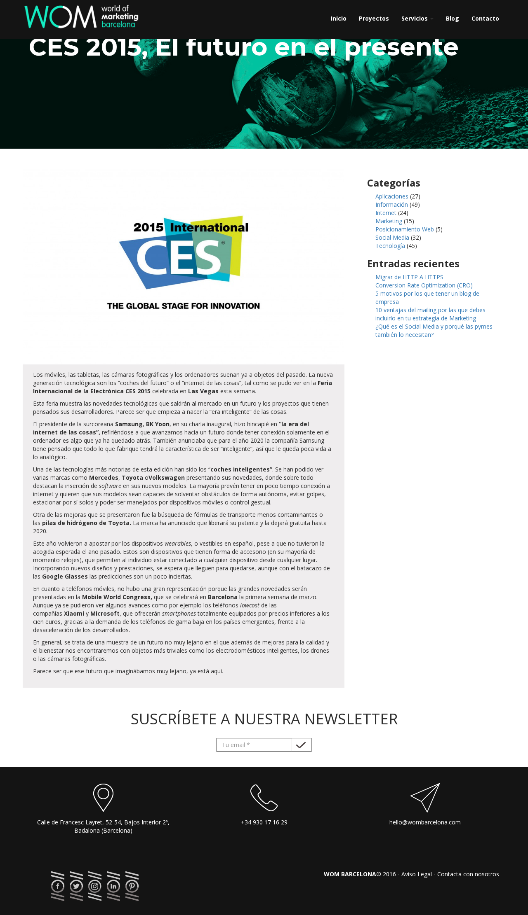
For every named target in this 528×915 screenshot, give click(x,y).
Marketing (388, 221)
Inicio (338, 18)
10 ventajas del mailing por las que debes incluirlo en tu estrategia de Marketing (430, 314)
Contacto (485, 18)
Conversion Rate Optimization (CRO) (424, 285)
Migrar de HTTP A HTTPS (409, 277)
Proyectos (374, 18)
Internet (385, 213)
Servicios (415, 18)
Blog (452, 18)
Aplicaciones (391, 196)
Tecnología (390, 246)
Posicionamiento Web (404, 229)
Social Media (392, 237)
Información (391, 204)
